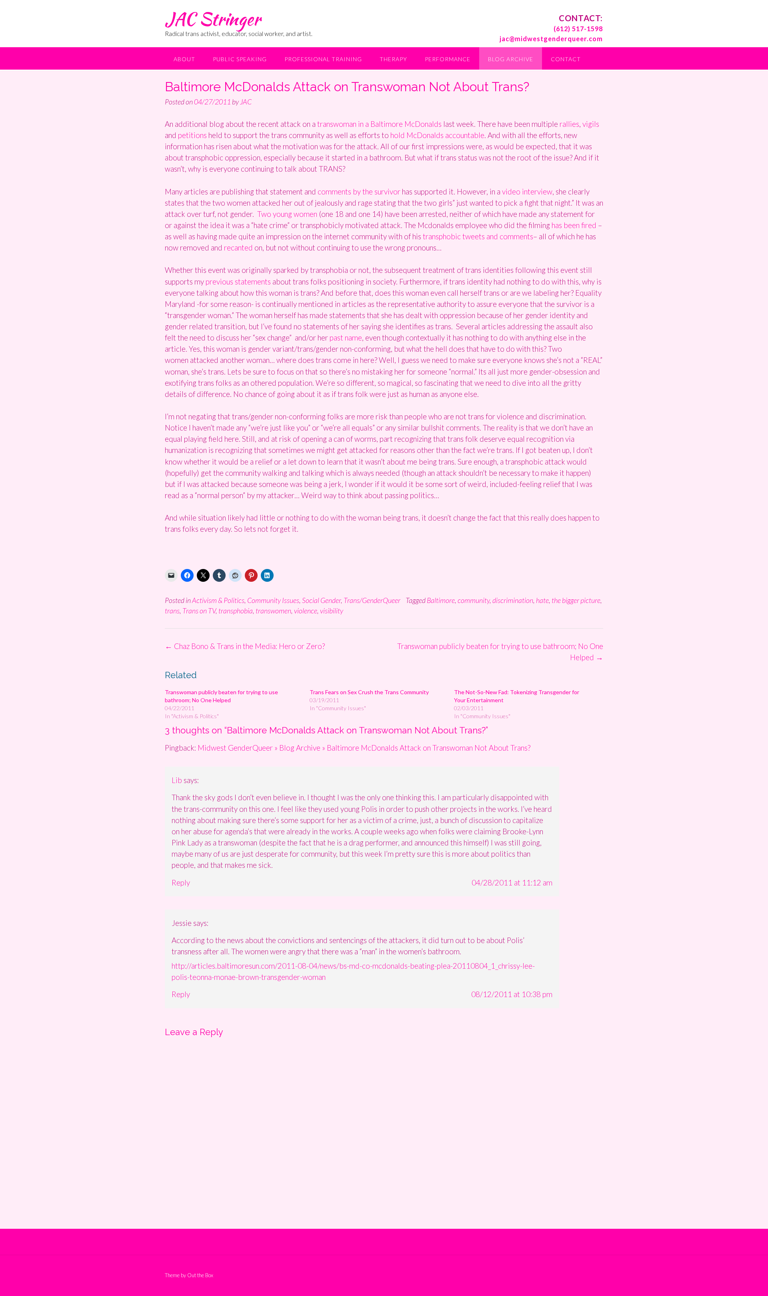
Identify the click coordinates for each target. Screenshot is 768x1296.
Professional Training (323, 59)
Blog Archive (510, 59)
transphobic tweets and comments (478, 236)
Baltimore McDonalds (406, 123)
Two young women (288, 213)
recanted (239, 247)
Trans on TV (199, 610)
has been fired (574, 225)
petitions (193, 135)
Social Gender (321, 600)
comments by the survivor (360, 191)
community (474, 600)
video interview (527, 191)
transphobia (235, 610)
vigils (590, 123)
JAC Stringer (212, 19)
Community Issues (273, 600)
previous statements (238, 281)
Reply (181, 882)
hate (542, 600)
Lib (177, 780)
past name (346, 337)
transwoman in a (343, 123)
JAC (246, 101)
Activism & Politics (218, 600)
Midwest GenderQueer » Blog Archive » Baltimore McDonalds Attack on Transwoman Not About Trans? (364, 747)
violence (305, 610)
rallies (569, 123)
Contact (566, 59)
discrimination (512, 600)
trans (172, 610)
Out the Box (200, 1275)
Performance (447, 59)
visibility (331, 610)
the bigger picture (576, 600)
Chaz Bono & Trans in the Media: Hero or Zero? (245, 646)
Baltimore (441, 600)
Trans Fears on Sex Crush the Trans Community (369, 692)
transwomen (273, 610)
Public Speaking (240, 59)
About (184, 59)
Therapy (393, 59)
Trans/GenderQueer (372, 600)
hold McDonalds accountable (437, 135)
